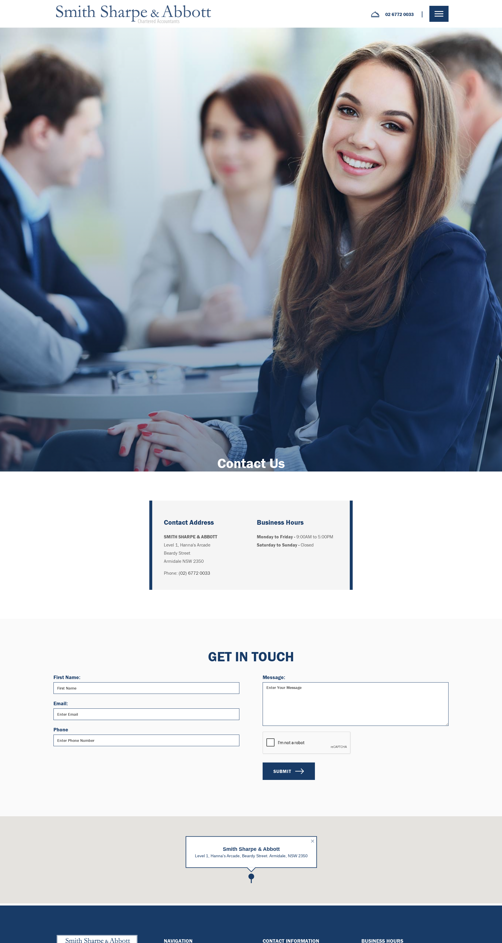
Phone (60, 729)
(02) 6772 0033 (194, 573)
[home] (133, 14)
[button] (439, 14)
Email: (60, 703)
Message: (274, 677)
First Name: (66, 677)
